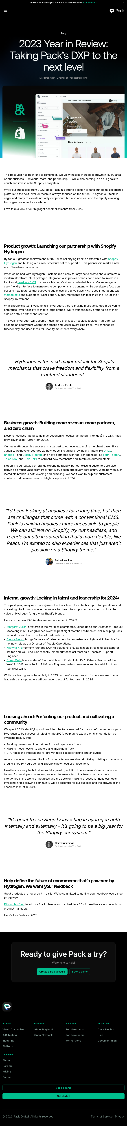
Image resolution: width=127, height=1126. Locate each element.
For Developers (75, 1035)
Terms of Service (101, 1116)
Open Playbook (43, 1035)
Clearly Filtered (32, 454)
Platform (7, 1046)
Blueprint (8, 1040)
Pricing (6, 1071)
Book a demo (80, 971)
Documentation (107, 1040)
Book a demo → (90, 2)
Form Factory (111, 454)
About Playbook (43, 1029)
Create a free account (52, 971)
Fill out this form (14, 904)
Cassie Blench (15, 639)
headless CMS (27, 282)
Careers (7, 1066)
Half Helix (30, 459)
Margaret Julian (16, 626)
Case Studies (106, 1029)
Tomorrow (10, 459)
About (6, 1060)
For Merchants (75, 1029)
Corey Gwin (14, 660)
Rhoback (9, 454)
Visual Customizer (13, 1029)
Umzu (107, 450)
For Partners (73, 1040)
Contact (7, 1077)
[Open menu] (5, 11)
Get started (63, 1096)
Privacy (120, 1116)
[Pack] (117, 11)
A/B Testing (9, 1035)
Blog (100, 1035)
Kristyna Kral (15, 647)
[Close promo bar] (123, 2)
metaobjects (12, 294)
